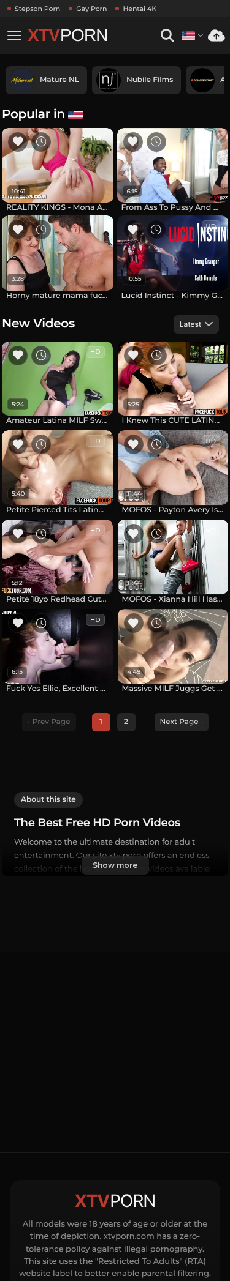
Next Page (179, 721)
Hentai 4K (139, 8)
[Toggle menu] (14, 35)
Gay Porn (91, 8)
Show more (115, 865)
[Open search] (167, 36)
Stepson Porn (37, 8)
